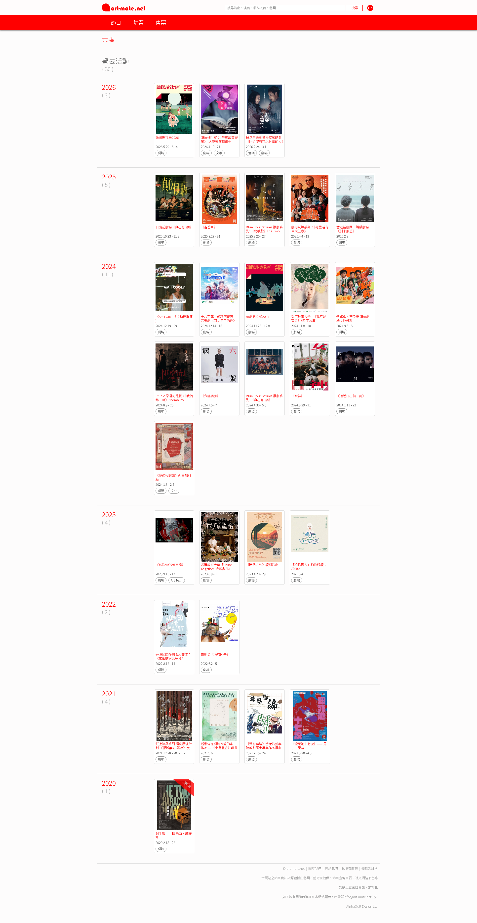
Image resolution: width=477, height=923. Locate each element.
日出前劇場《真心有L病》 (174, 227)
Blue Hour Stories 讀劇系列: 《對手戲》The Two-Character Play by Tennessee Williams (264, 233)
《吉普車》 (209, 227)
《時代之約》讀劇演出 (262, 564)
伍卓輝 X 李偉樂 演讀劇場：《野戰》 (352, 318)
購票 (138, 22)
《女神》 (297, 395)
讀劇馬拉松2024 (257, 316)
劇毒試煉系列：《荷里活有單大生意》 (309, 229)
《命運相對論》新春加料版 (173, 477)
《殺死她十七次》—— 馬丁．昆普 (308, 745)
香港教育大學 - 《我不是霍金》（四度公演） (308, 318)
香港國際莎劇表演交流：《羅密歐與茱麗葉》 (173, 656)
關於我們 (314, 868)
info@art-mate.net (357, 896)
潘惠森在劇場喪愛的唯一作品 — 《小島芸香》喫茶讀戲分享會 (219, 747)
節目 (116, 22)
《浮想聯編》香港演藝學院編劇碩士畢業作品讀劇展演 (263, 747)
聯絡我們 (331, 868)
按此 (374, 887)
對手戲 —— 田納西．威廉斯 (174, 835)
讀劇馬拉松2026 (167, 137)
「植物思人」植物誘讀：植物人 (309, 566)
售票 (161, 22)
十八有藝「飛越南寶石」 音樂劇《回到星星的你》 (219, 318)
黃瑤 (108, 39)
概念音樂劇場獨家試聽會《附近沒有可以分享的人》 (265, 139)
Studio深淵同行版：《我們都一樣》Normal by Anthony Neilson (174, 399)
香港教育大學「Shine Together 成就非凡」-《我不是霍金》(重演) (217, 568)
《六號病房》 (210, 395)
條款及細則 (369, 868)
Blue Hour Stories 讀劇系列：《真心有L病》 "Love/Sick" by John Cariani (264, 401)
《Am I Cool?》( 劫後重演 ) (174, 318)
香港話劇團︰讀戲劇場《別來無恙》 (352, 229)
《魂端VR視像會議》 (170, 564)
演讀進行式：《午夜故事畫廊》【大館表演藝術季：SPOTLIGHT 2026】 (219, 141)
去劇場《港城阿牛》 (215, 654)
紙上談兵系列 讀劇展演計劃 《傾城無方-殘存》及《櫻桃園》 (174, 747)
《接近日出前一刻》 (350, 395)
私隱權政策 (350, 868)
